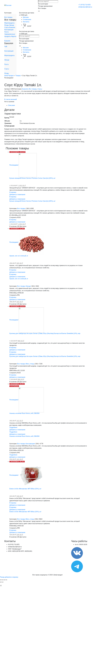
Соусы (6, 27)
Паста (6, 32)
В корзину (12, 192)
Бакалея (12, 27)
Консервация (8, 29)
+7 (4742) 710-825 (84, 4)
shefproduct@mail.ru (85, 7)
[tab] (49, 105)
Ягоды (6, 25)
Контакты (26, 22)
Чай (5, 46)
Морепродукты (9, 23)
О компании (27, 19)
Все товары (8, 17)
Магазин (26, 17)
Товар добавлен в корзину (9, 577)
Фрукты (13, 36)
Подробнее (13, 427)
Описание (11, 105)
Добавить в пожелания (17, 194)
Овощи (11, 25)
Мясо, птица (30, 364)
